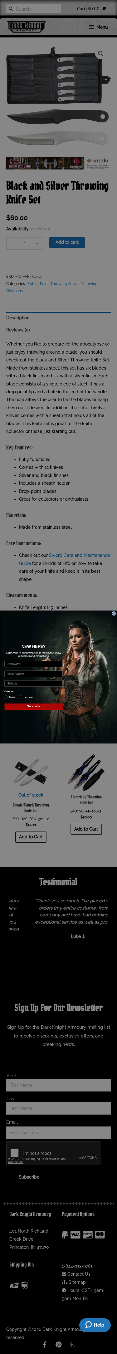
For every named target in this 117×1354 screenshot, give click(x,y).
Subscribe (33, 706)
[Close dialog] (114, 613)
